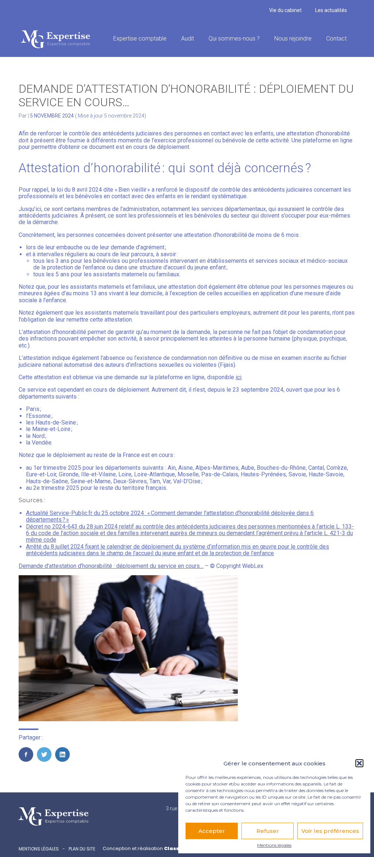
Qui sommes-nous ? (234, 38)
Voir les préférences (330, 830)
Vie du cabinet (285, 10)
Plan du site (82, 849)
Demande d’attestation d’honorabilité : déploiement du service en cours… (111, 565)
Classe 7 (175, 848)
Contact (336, 38)
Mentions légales (274, 845)
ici (238, 377)
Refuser (267, 830)
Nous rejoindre (293, 38)
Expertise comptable (140, 38)
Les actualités (331, 10)
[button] (359, 763)
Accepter (211, 830)
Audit (187, 38)
